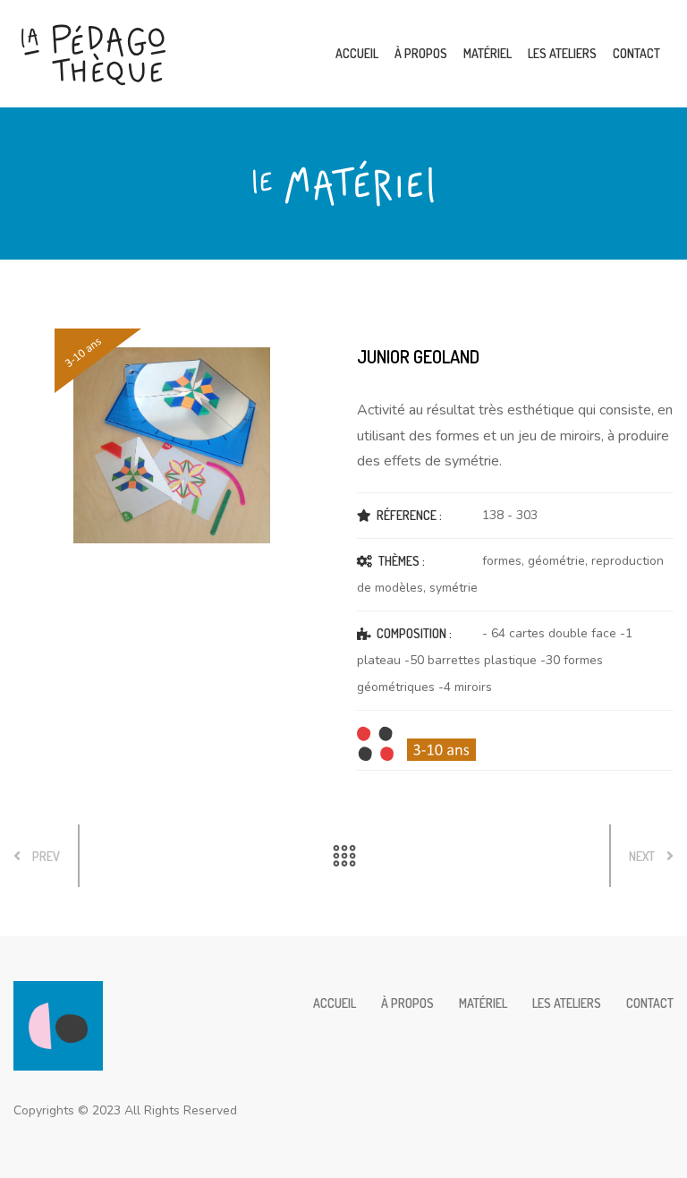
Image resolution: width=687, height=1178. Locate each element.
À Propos (420, 53)
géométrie (556, 560)
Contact (636, 53)
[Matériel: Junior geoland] (171, 445)
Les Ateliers (562, 53)
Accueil (356, 53)
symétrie (453, 587)
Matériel (487, 53)
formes (502, 560)
